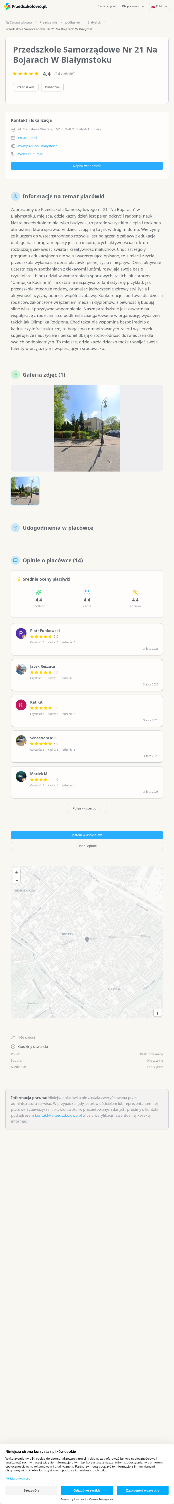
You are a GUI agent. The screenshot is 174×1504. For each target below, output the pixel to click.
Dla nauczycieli (106, 6)
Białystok (94, 22)
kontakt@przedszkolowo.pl (58, 1115)
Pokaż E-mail (27, 138)
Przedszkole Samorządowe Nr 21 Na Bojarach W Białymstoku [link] (50, 29)
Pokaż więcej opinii (87, 808)
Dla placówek (130, 6)
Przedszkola (49, 22)
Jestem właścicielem (87, 835)
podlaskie (72, 22)
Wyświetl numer (30, 154)
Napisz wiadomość (87, 166)
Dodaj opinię (87, 846)
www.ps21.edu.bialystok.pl (38, 146)
